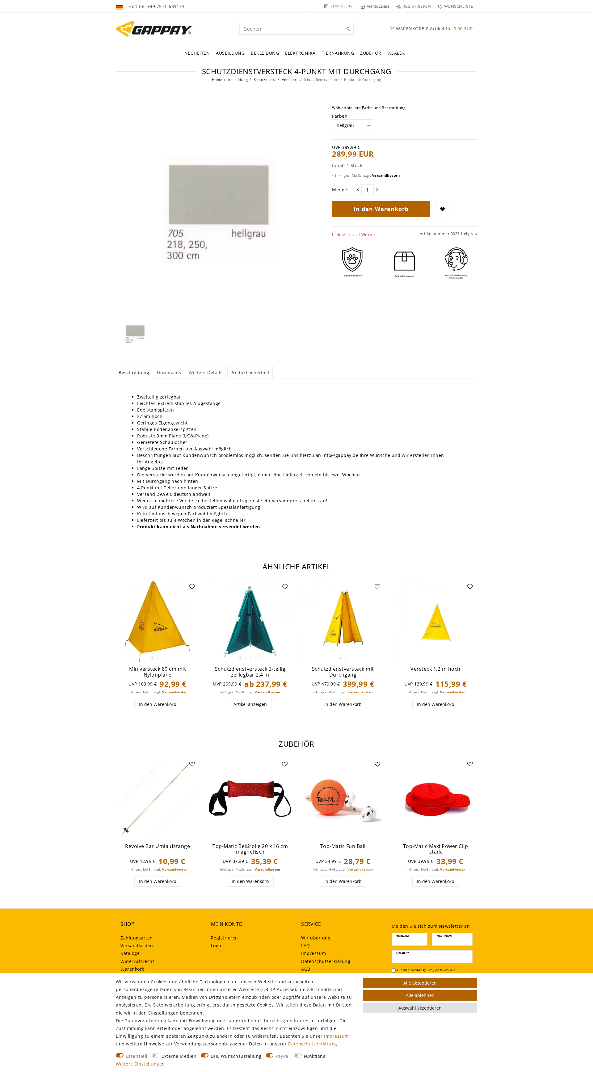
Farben (339, 116)
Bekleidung (265, 53)
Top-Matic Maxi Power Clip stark (435, 849)
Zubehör (370, 53)
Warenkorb (132, 969)
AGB (305, 969)
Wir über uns (315, 938)
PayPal (282, 1056)
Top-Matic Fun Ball (343, 846)
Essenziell (137, 1056)
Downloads (169, 372)
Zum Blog (341, 6)
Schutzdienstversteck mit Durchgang (343, 671)
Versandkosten (385, 175)
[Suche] (347, 29)
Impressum (313, 953)
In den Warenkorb (381, 209)
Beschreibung (134, 372)
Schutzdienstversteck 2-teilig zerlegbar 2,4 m (250, 671)
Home (217, 79)
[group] (157, 621)
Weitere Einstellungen (140, 1064)
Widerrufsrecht (137, 961)
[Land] (120, 6)
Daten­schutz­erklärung (325, 961)
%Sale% (397, 53)
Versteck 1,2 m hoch (435, 669)
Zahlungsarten (136, 938)
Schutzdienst (264, 79)
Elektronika (300, 53)
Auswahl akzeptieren (420, 1008)
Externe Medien (179, 1056)
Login (217, 945)
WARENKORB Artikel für (434, 29)
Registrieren (224, 938)
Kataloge (130, 953)
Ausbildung (230, 53)
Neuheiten (197, 53)
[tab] (134, 372)
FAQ (305, 945)
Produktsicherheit (250, 372)
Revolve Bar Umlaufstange (157, 846)
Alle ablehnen (420, 995)
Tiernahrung (338, 53)
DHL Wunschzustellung (236, 1056)
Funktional (315, 1056)
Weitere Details (206, 372)
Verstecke (289, 79)
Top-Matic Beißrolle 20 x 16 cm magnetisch (250, 849)
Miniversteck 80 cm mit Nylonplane (157, 671)
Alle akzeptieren (420, 983)
